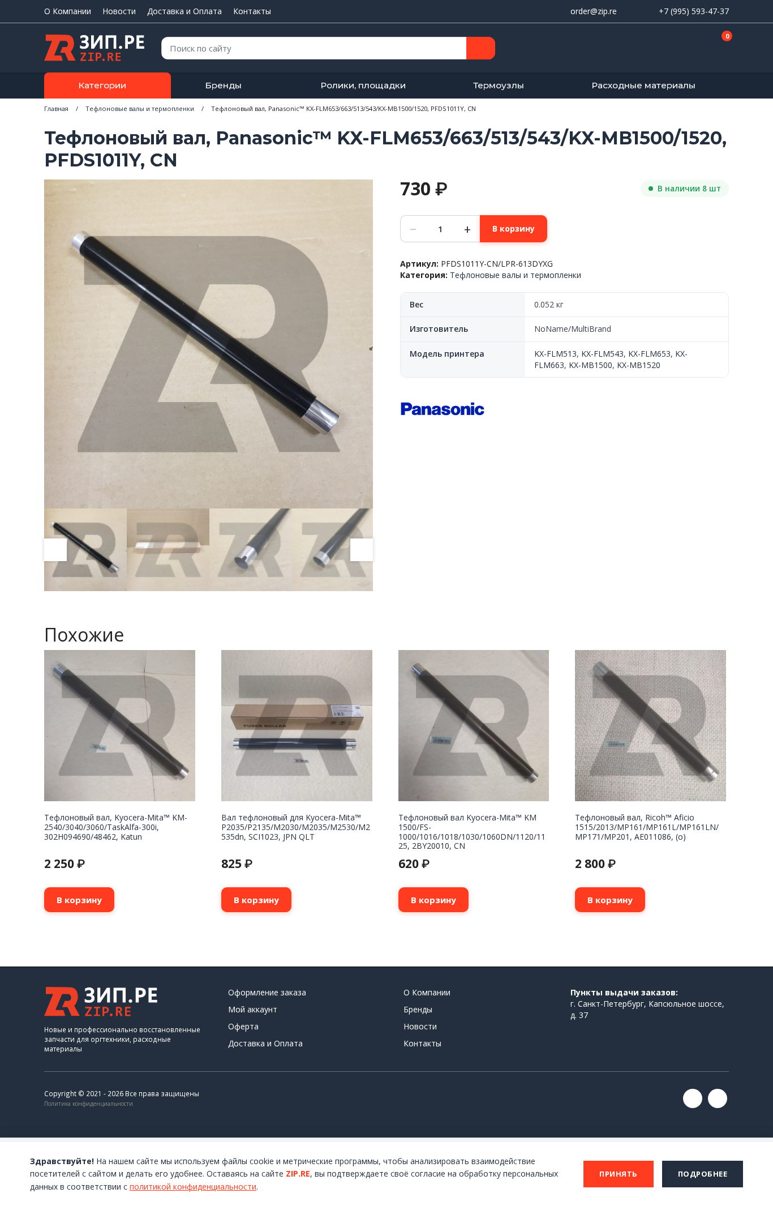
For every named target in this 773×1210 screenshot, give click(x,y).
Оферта (243, 1026)
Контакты (252, 11)
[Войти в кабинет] (680, 48)
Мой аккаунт (252, 1009)
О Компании (67, 11)
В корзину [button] (79, 899)
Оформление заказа (267, 992)
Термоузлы (498, 85)
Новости (119, 11)
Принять (618, 1174)
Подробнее (703, 1174)
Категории (102, 85)
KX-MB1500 (590, 365)
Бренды (223, 85)
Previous (55, 549)
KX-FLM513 (555, 353)
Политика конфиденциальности (88, 1104)
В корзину (513, 228)
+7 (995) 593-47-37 (694, 11)
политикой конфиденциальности (193, 1186)
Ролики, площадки (363, 85)
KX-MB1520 (638, 365)
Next (361, 549)
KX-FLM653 (649, 353)
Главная (56, 108)
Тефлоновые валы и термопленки (139, 108)
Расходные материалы (643, 85)
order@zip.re (593, 11)
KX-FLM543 (602, 353)
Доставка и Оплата (184, 11)
